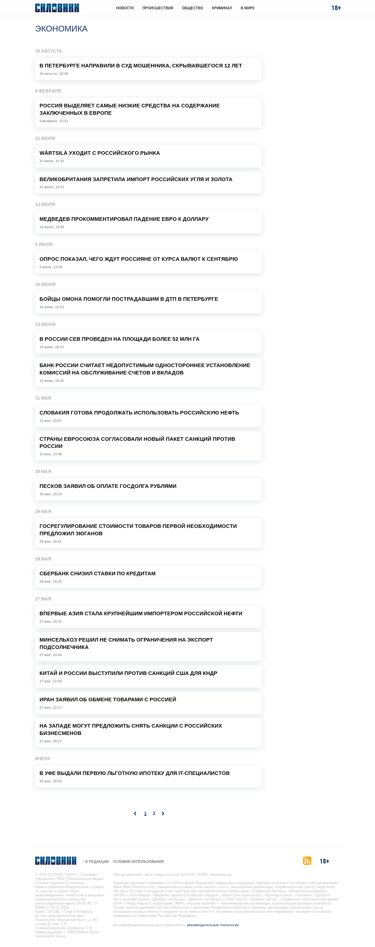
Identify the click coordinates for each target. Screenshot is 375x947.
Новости (125, 8)
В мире (248, 8)
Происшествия (157, 8)
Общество (192, 8)
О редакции (97, 862)
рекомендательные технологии (213, 925)
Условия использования (138, 862)
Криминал (222, 8)
